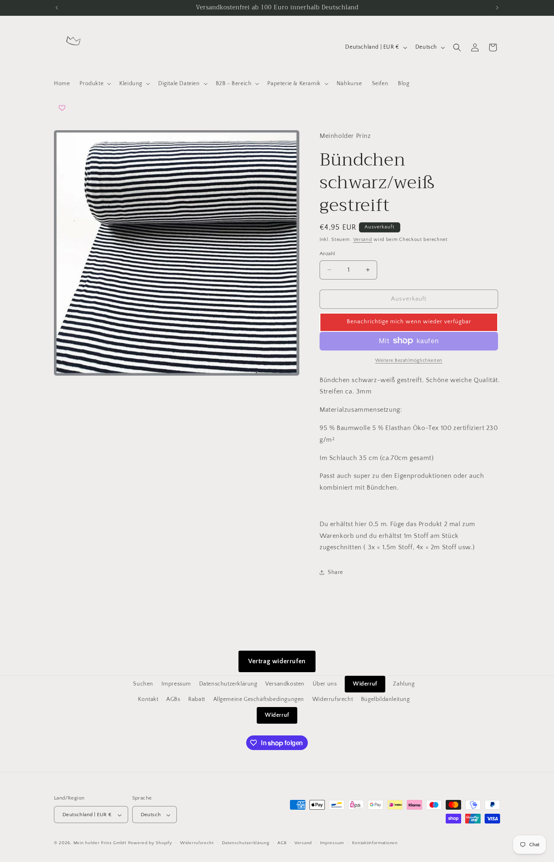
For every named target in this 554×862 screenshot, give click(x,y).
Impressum (176, 684)
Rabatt (196, 699)
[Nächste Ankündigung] (497, 7)
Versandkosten (285, 684)
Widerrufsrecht (332, 699)
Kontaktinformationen (375, 843)
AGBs (173, 699)
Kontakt (148, 699)
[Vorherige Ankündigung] (57, 7)
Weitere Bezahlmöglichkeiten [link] (408, 360)
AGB (281, 843)
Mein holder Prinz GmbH (100, 843)
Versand (362, 239)
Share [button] (335, 572)
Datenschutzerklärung (228, 684)
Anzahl (327, 253)
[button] (94, 83)
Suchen (143, 684)
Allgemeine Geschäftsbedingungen (259, 699)
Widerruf (365, 684)
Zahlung (403, 684)
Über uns (325, 684)
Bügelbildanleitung (385, 699)
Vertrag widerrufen (277, 661)
